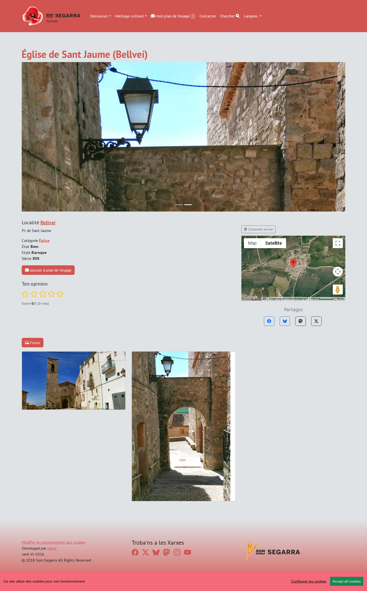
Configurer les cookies (308, 581)
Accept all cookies (347, 581)
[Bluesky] (285, 321)
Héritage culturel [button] (129, 15)
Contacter (207, 15)
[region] (183, 581)
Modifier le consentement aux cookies (54, 542)
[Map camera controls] (338, 272)
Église (44, 240)
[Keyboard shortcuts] (264, 298)
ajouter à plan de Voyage (50, 270)
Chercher (228, 15)
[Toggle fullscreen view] (338, 243)
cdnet (52, 548)
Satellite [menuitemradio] (273, 243)
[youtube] (187, 552)
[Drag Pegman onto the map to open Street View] (338, 290)
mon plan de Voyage (174, 15)
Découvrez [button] (99, 15)
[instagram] (177, 552)
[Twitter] (316, 321)
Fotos (34, 342)
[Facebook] (269, 321)
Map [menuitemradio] (252, 243)
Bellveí (47, 222)
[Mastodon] (300, 321)
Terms (340, 298)
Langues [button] (251, 15)
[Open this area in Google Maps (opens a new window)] (251, 297)
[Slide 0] (179, 205)
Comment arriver (260, 229)
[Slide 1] (188, 205)
